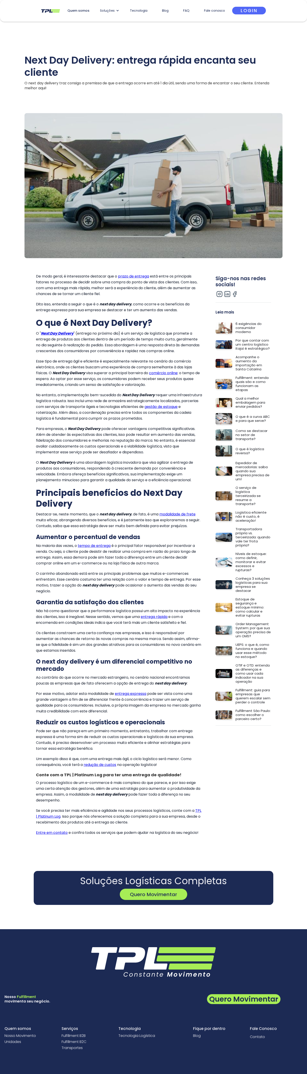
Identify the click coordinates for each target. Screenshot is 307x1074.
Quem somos (78, 10)
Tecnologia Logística (136, 1035)
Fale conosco (214, 10)
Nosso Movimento (20, 1035)
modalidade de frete (177, 514)
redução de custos (100, 764)
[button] (109, 10)
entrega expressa (130, 693)
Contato (257, 1036)
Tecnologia (138, 10)
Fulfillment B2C (74, 1041)
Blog (165, 10)
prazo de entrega (133, 276)
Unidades (12, 1041)
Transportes (72, 1047)
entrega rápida (154, 616)
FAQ (186, 10)
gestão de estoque (161, 406)
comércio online (163, 373)
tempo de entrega (94, 545)
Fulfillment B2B (74, 1035)
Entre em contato (52, 832)
